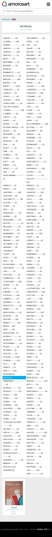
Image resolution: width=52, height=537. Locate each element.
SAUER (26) (10, 395)
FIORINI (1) (34, 172)
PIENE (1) (32, 357)
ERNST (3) (32, 165)
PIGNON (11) (11, 360)
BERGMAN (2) (35, 59)
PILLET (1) (33, 360)
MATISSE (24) (10, 319)
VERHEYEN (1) (34, 449)
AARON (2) (10, 38)
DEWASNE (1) (34, 137)
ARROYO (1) (11, 48)
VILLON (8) (34, 456)
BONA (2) (7, 69)
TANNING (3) (35, 412)
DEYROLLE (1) (10, 141)
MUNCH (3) (34, 343)
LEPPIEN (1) (33, 285)
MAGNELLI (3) (11, 302)
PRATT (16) (10, 371)
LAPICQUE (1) (11, 275)
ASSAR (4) (33, 48)
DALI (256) (34, 117)
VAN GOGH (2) (12, 439)
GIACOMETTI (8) (13, 199)
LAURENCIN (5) (11, 278)
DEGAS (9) (9, 131)
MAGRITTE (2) (34, 302)
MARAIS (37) (33, 309)
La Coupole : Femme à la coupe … (14, 510)
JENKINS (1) (33, 247)
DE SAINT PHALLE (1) (13, 127)
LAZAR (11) (34, 278)
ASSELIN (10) (11, 52)
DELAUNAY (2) (11, 134)
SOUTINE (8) (34, 408)
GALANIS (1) (35, 189)
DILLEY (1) (33, 148)
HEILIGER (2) (11, 226)
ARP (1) (31, 45)
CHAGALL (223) (11, 100)
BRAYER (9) (9, 83)
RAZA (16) (33, 374)
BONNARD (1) (35, 69)
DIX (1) (31, 151)
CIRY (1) (32, 107)
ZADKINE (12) (8, 470)
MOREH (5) (34, 336)
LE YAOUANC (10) (12, 281)
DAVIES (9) (10, 124)
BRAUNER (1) (34, 79)
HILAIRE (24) (34, 233)
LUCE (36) (34, 299)
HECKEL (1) (33, 223)
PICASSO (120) (11, 357)
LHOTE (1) (9, 288)
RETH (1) (32, 384)
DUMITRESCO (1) (36, 161)
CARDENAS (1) (36, 89)
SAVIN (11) (10, 398)
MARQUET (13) (35, 312)
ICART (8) (33, 237)
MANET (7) (10, 309)
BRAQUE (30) (11, 79)
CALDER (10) (35, 86)
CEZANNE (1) (34, 96)
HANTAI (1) (34, 213)
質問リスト (47, 529)
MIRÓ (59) (9, 329)
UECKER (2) (11, 429)
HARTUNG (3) (34, 216)
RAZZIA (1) (7, 377)
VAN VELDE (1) (35, 439)
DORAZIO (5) (34, 155)
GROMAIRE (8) (35, 209)
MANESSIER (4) (35, 305)
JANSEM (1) (33, 244)
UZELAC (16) (11, 432)
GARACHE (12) (35, 192)
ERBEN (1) (9, 165)
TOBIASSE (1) (34, 419)
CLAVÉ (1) (33, 110)
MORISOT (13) (35, 340)
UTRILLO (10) (35, 429)
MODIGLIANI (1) (10, 333)
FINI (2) (8, 172)
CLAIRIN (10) (13, 110)
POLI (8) (9, 364)
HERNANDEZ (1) (11, 233)
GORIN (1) (9, 206)
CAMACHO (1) (11, 89)
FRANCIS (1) (9, 185)
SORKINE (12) (10, 405)
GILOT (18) (35, 199)
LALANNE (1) (34, 268)
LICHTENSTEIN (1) (36, 288)
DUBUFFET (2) (34, 158)
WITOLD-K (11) (9, 467)
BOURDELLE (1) (33, 72)
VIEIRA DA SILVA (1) (12, 454)
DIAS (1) (9, 144)
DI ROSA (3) (34, 141)
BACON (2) (34, 52)
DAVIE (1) (32, 120)
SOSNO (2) (33, 405)
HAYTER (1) (13, 223)
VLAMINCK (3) (13, 460)
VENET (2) (33, 446)
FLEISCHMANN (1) (14, 177)
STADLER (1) (10, 412)
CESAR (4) (11, 96)
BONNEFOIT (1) (11, 72)
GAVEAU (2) (34, 196)
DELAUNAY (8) (34, 131)
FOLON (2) (35, 175)
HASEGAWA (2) (12, 220)
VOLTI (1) (30, 460)
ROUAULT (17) (12, 391)
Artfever (6, 19)
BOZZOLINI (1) (35, 76)
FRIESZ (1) (9, 189)
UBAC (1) (32, 425)
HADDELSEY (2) (12, 213)
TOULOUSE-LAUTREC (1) (12, 423)
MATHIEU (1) (35, 316)
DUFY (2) (8, 161)
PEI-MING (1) (10, 350)
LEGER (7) (34, 281)
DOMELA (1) (10, 155)
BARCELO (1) (11, 55)
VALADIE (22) (37, 432)
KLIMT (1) (33, 261)
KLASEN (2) (33, 257)
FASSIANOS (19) (36, 168)
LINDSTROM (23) (36, 292)
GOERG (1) (34, 202)
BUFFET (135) (11, 86)
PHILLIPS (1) (10, 353)
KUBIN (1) (33, 264)
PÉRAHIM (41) (34, 350)
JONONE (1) (8, 251)
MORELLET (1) (12, 340)
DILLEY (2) (10, 148)
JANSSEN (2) (10, 247)
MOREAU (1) (12, 336)
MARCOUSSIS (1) (12, 312)
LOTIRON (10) (11, 295)
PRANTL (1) (9, 367)
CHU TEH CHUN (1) (11, 107)
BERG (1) (9, 59)
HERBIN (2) (34, 230)
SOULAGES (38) (12, 408)
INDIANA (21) (11, 240)
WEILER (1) (33, 463)
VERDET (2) (10, 449)
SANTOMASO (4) (37, 391)
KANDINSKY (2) (36, 254)
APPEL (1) (32, 41)
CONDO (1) (34, 113)
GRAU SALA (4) (35, 206)
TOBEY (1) (9, 419)
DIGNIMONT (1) (35, 144)
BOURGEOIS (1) (12, 76)
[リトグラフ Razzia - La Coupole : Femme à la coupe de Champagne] (14, 493)
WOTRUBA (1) (34, 467)
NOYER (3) (11, 347)
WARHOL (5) (10, 463)
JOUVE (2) (9, 254)
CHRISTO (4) (35, 103)
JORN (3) (32, 251)
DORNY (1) (10, 158)
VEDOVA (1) (10, 446)
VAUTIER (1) (35, 443)
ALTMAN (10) (11, 41)
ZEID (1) (35, 473)
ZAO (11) (33, 470)
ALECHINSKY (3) (36, 38)
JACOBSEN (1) (10, 244)
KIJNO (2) (10, 257)
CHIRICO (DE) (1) (12, 103)
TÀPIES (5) (10, 415)
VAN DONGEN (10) (36, 436)
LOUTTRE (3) (35, 295)
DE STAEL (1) (34, 127)
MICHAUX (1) (34, 326)
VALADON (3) (11, 436)
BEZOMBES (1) (11, 62)
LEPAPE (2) (10, 285)
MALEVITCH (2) (12, 305)
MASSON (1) (10, 316)
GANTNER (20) (12, 192)
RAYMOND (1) (9, 374)
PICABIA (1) (34, 353)
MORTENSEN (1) (12, 343)
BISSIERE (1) (10, 65)
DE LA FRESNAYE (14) (37, 124)
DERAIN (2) (33, 134)
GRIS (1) (8, 209)
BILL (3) (31, 62)
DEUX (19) (9, 137)
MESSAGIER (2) (35, 323)
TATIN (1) (33, 415)
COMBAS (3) (10, 113)
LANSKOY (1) (34, 271)
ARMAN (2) (13, 45)
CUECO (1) (9, 117)
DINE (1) (7, 151)
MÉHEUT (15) (12, 323)
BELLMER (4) (34, 55)
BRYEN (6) (33, 83)
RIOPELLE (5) (12, 388)
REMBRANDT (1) (13, 382)
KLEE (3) (8, 261)
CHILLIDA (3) (35, 100)
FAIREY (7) (10, 168)
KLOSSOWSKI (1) (12, 264)
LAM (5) (9, 271)
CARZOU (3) (10, 93)
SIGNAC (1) (9, 401)
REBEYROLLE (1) (35, 377)
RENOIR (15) (37, 381)
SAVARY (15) (34, 395)
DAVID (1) (9, 120)
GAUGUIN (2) (10, 196)
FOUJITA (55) (37, 180)
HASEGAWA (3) (35, 220)
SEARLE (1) (33, 398)
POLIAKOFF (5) (35, 364)
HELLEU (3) (11, 230)
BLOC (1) (32, 65)
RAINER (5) (33, 371)
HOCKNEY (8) (10, 237)
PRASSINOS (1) (35, 367)
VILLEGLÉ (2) (35, 453)
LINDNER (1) (11, 292)
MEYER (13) (9, 326)
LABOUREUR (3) (13, 268)
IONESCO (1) (35, 240)
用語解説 (40, 529)
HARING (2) (10, 216)
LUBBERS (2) (11, 299)
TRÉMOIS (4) (36, 422)
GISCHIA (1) (10, 202)
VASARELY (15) (11, 443)
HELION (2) (33, 226)
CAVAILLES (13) (35, 93)
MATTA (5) (34, 319)
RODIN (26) (34, 388)
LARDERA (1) (34, 275)
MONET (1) (34, 333)
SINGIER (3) (34, 401)
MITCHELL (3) (34, 329)
